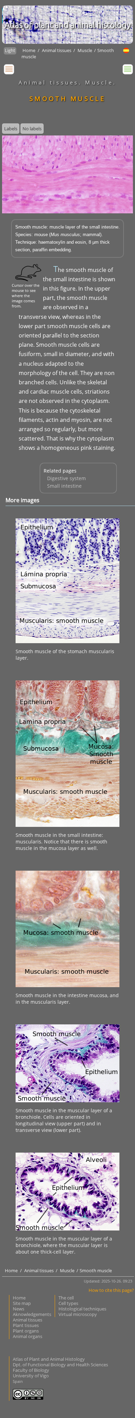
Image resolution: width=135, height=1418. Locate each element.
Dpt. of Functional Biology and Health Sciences (60, 1364)
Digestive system (66, 478)
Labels (10, 128)
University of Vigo (31, 1376)
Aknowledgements (32, 1314)
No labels (32, 128)
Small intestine (64, 486)
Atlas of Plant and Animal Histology (49, 1359)
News (18, 1309)
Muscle (85, 50)
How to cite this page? (111, 1290)
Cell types (68, 1303)
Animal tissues (57, 50)
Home (28, 50)
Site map (22, 1303)
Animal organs (27, 1336)
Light (10, 50)
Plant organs (26, 1331)
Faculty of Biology (31, 1370)
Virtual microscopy (77, 1314)
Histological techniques (82, 1309)
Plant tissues (26, 1325)
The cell (66, 1298)
